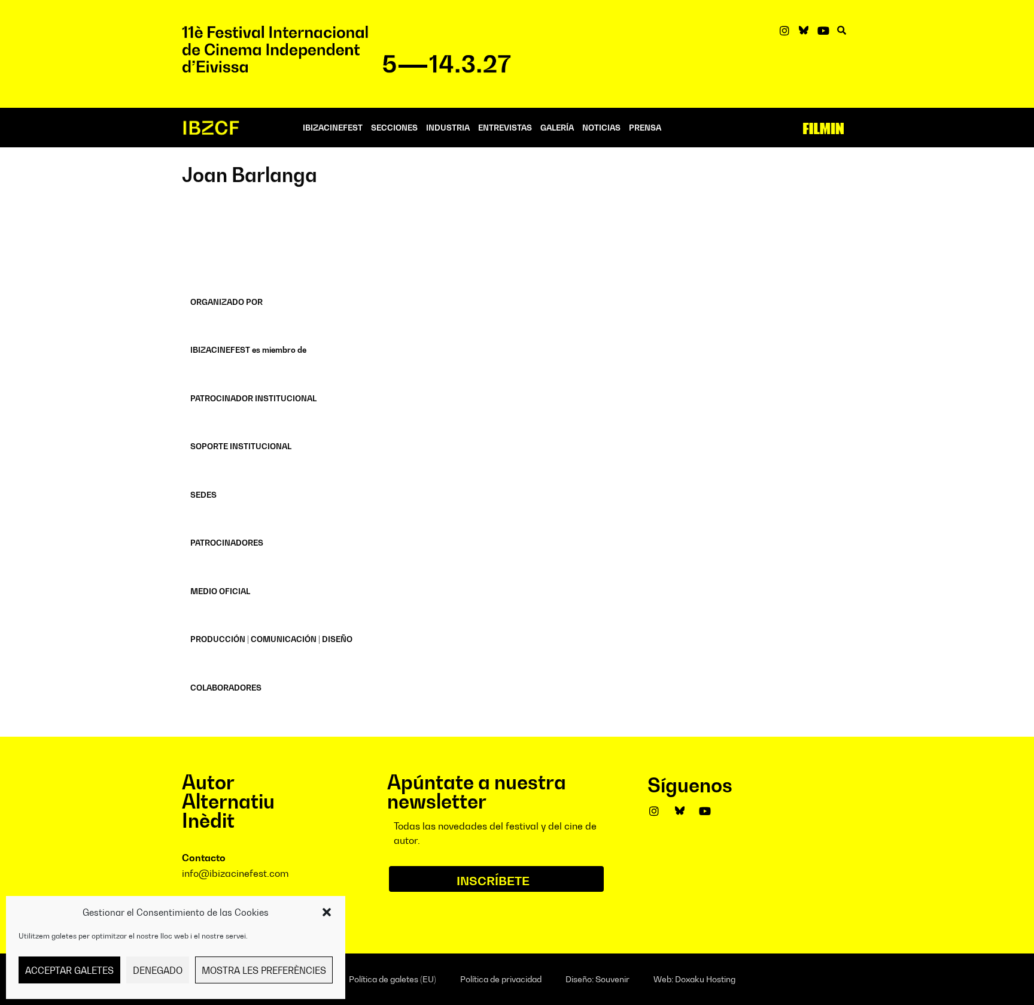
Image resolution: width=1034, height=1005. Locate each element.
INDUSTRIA (448, 127)
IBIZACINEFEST (333, 127)
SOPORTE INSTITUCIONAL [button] (240, 446)
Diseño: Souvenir (597, 979)
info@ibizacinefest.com (235, 873)
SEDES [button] (203, 495)
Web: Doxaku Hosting (694, 979)
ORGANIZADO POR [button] (226, 302)
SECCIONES (394, 127)
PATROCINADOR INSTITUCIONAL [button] (253, 398)
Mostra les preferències (264, 970)
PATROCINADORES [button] (226, 542)
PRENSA (645, 127)
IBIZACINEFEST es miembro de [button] (248, 350)
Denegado (158, 970)
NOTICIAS (601, 127)
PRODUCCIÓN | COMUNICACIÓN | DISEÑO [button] (271, 639)
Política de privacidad (501, 979)
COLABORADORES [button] (225, 687)
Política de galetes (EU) (392, 979)
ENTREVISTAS (505, 127)
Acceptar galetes (69, 970)
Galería (557, 127)
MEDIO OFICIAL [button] (220, 591)
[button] (327, 912)
